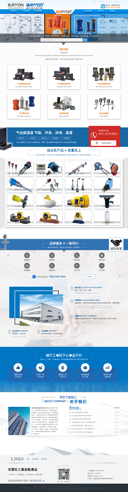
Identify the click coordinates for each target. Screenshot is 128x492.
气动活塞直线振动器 (107, 222)
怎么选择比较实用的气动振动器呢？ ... (83, 415)
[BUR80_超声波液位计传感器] (49, 168)
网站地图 (101, 1)
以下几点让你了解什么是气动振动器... (83, 432)
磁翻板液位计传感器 (78, 173)
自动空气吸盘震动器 (49, 222)
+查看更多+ (116, 408)
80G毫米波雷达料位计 (78, 206)
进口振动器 (35, 459)
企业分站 (94, 1)
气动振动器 (20, 474)
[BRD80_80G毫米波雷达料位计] (78, 201)
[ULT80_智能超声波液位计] (107, 185)
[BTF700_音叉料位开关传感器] (107, 168)
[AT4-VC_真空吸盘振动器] (78, 217)
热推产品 (42, 490)
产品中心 (12, 474)
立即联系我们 (106, 143)
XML (110, 1)
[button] (9, 28)
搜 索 (84, 40)
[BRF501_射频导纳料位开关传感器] (49, 185)
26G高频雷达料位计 (20, 206)
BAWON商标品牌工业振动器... (80, 412)
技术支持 (100, 12)
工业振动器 (26, 12)
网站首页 (14, 12)
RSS (107, 1)
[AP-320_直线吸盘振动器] (107, 201)
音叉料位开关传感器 (107, 173)
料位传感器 (88, 12)
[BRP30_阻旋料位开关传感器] (78, 185)
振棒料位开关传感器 (20, 190)
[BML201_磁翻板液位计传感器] (78, 168)
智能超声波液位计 (107, 190)
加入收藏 (116, 1)
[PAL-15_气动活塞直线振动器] (107, 217)
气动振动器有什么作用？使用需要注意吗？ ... (85, 422)
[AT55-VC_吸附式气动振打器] (20, 217)
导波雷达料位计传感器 (20, 173)
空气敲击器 (38, 12)
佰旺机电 (43, 459)
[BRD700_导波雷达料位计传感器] (20, 168)
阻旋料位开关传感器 (78, 190)
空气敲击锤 (30, 474)
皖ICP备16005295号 (88, 486)
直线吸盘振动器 (107, 206)
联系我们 (113, 12)
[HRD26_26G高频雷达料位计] (20, 201)
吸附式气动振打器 (20, 222)
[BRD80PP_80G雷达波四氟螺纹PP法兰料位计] (49, 201)
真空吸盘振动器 (78, 222)
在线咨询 (89, 276)
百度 (28, 459)
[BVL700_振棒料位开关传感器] (20, 185)
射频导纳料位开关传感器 (49, 190)
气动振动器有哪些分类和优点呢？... (82, 419)
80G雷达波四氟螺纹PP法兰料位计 (49, 206)
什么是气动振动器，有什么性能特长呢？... (84, 429)
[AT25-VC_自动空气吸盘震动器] (49, 217)
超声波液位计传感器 (49, 173)
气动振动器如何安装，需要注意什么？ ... (83, 425)
